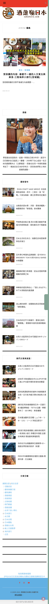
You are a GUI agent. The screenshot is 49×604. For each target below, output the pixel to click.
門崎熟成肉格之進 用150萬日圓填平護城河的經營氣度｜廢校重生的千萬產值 (31, 223)
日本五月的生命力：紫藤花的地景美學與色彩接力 (31, 239)
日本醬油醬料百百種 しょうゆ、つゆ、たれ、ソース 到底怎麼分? (31, 419)
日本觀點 (8, 522)
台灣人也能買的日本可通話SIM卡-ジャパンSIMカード (31, 338)
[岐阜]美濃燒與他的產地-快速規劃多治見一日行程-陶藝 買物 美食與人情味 (32, 395)
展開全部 (6, 483)
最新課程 (8, 492)
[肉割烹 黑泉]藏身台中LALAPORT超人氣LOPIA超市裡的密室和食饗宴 (32, 380)
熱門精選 (8, 504)
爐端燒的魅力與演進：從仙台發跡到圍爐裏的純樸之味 (31, 272)
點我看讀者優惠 (24, 574)
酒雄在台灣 (9, 525)
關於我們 (19, 602)
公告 (6, 534)
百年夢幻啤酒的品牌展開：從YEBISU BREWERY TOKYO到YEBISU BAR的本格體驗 (31, 258)
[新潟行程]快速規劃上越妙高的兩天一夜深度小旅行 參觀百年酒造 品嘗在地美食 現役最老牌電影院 (32, 433)
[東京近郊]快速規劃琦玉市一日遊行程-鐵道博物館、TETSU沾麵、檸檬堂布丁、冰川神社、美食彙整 (32, 408)
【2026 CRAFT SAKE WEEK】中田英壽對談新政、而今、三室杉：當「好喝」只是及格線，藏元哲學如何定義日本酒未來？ (31, 192)
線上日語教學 (10, 528)
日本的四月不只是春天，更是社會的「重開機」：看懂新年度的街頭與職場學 (31, 323)
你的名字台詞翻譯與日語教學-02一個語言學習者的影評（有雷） (31, 444)
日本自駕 (8, 519)
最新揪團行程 (10, 489)
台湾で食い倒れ (11, 510)
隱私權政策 (28, 602)
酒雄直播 (8, 507)
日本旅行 (8, 513)
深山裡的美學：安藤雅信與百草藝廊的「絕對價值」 (31, 305)
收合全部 (14, 483)
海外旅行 (8, 531)
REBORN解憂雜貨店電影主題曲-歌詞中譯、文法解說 (32, 457)
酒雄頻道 (8, 495)
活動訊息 (8, 486)
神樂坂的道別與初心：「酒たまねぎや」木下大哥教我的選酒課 (31, 288)
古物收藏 (8, 501)
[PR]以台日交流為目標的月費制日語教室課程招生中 (24, 576)
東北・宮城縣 (24, 70)
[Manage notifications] (43, 599)
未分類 (7, 516)
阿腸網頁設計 (29, 595)
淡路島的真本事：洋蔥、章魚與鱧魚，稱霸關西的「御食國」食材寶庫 (31, 207)
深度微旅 (8, 498)
